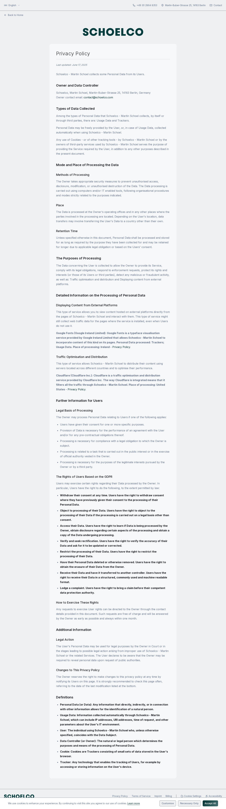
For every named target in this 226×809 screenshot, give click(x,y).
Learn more (133, 803)
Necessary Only (189, 803)
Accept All (210, 803)
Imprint (158, 796)
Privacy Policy (121, 347)
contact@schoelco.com (98, 97)
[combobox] (12, 5)
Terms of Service (141, 796)
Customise (168, 803)
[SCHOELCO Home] (19, 796)
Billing (169, 796)
